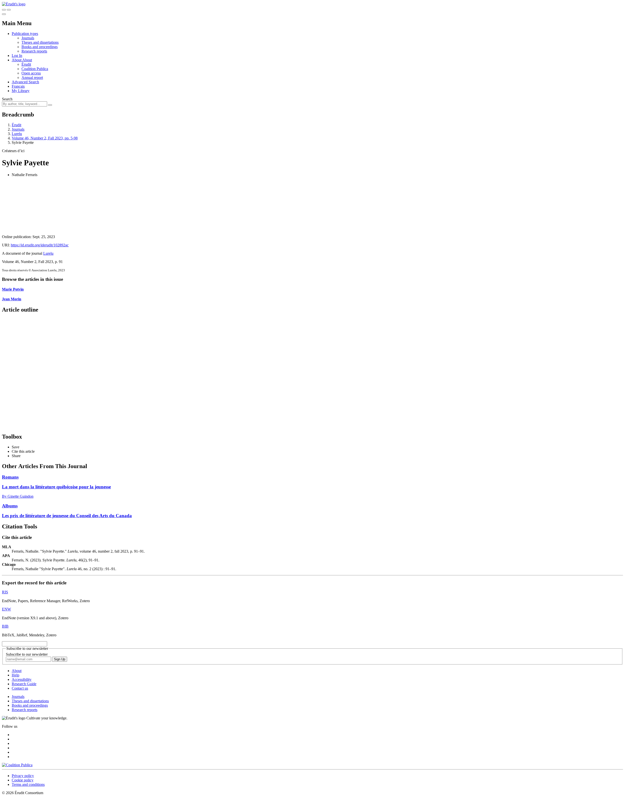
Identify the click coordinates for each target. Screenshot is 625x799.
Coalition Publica (34, 69)
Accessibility (21, 679)
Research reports (34, 51)
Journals (27, 38)
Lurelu (17, 134)
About (27, 60)
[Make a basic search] (4, 10)
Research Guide (24, 684)
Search (7, 99)
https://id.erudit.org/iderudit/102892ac (40, 245)
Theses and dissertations (40, 42)
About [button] (17, 60)
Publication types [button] (25, 34)
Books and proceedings (39, 47)
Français (18, 86)
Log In (17, 55)
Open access (31, 73)
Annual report (32, 77)
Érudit (26, 64)
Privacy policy (23, 776)
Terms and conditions (28, 784)
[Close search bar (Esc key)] (9, 10)
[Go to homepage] (13, 4)
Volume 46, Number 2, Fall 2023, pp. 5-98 (45, 138)
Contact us (20, 688)
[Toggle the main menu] (4, 14)
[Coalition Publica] (17, 765)
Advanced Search (25, 82)
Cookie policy (22, 780)
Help (15, 675)
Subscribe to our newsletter (27, 654)
